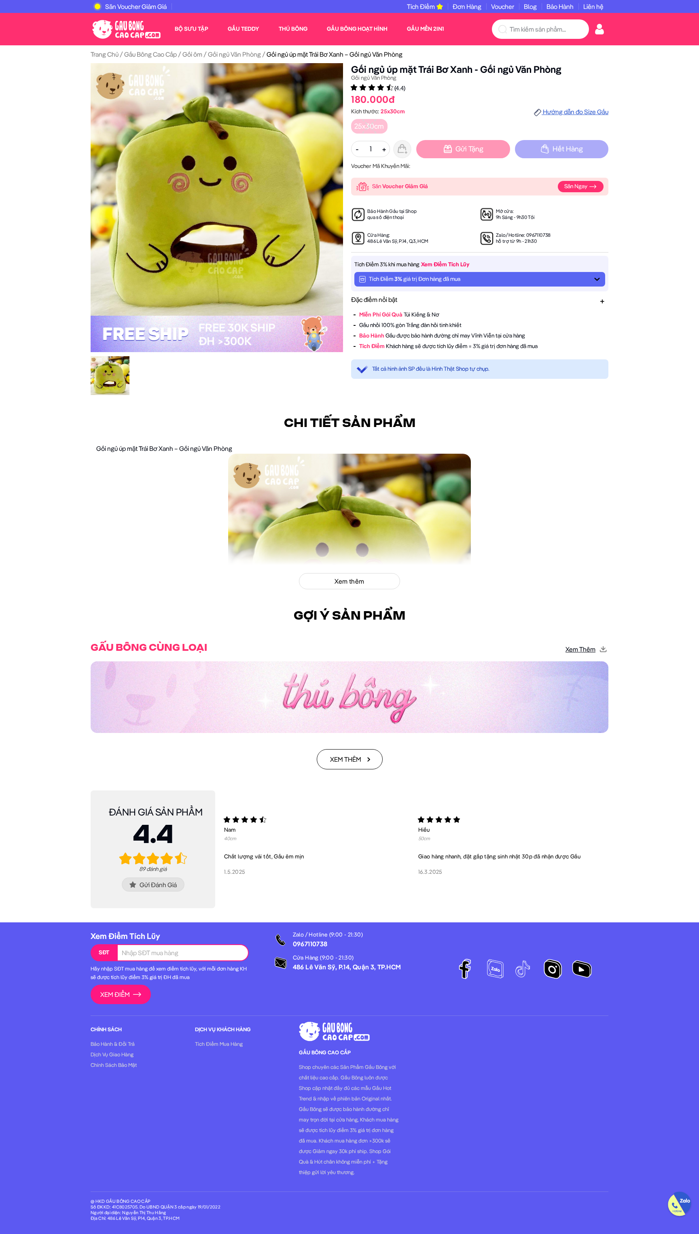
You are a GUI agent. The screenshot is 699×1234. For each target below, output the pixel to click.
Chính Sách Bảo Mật (114, 1065)
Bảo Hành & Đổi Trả (113, 1044)
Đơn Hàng (467, 6)
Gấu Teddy (243, 28)
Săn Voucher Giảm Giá (136, 6)
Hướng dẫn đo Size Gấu (575, 112)
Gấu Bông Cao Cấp (150, 54)
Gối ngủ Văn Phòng (234, 54)
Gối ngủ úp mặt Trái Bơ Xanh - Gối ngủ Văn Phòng (456, 69)
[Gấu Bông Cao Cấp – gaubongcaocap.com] (126, 28)
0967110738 (538, 235)
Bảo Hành (560, 6)
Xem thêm (580, 649)
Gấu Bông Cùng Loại (149, 648)
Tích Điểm (421, 6)
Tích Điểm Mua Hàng (219, 1044)
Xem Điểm (115, 994)
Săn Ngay (576, 186)
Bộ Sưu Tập (191, 28)
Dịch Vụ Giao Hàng (112, 1054)
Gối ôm (192, 54)
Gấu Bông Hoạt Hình (357, 28)
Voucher (502, 6)
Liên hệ (593, 6)
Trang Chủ (105, 54)
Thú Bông (293, 28)
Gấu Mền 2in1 (425, 28)
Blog (530, 6)
